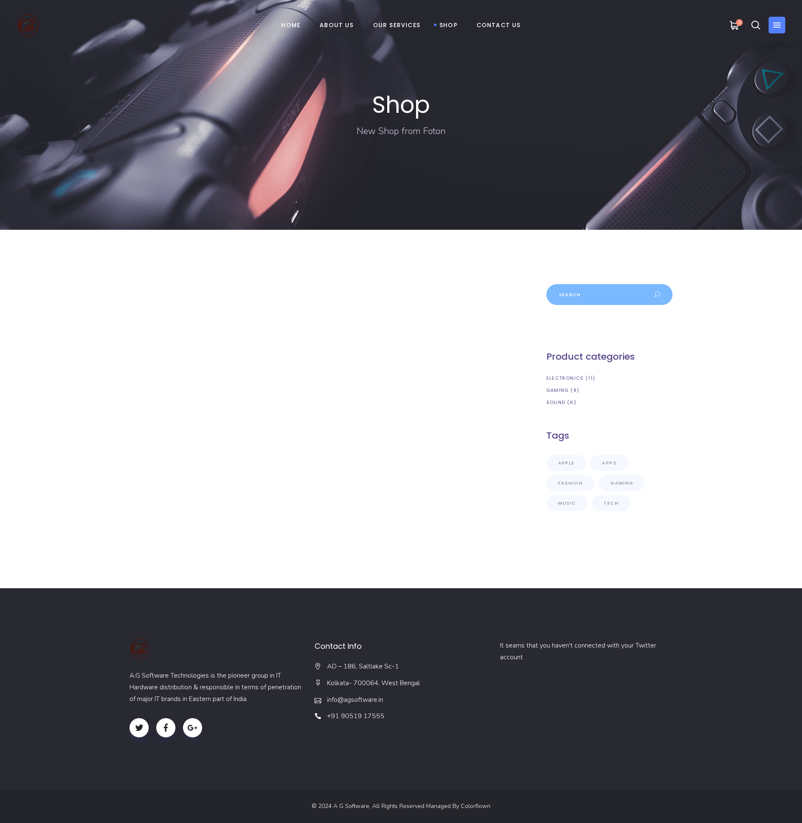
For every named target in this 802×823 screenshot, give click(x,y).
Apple (566, 463)
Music (567, 503)
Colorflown (475, 806)
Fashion (570, 483)
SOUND (556, 402)
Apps (609, 463)
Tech (611, 503)
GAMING (557, 390)
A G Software (351, 806)
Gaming (621, 483)
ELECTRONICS (565, 378)
